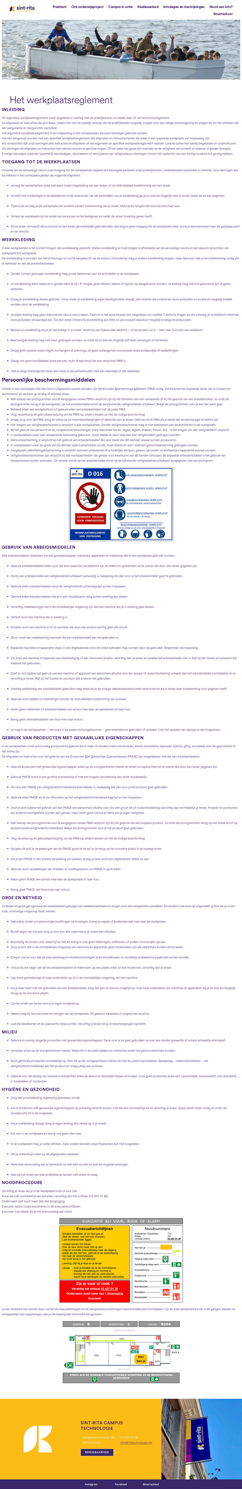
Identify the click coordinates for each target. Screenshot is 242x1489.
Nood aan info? (221, 7)
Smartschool (222, 14)
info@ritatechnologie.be (136, 1442)
